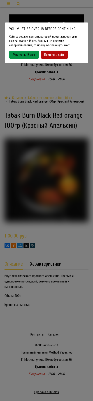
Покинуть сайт (54, 55)
